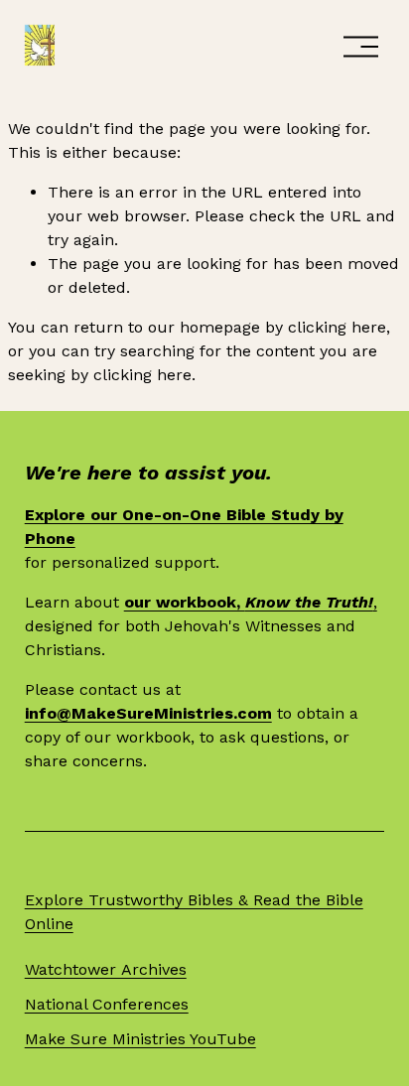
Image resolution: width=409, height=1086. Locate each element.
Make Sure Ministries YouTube (140, 1038)
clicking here (337, 327)
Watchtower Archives (106, 969)
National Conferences (107, 1004)
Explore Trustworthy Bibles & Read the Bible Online (194, 911)
